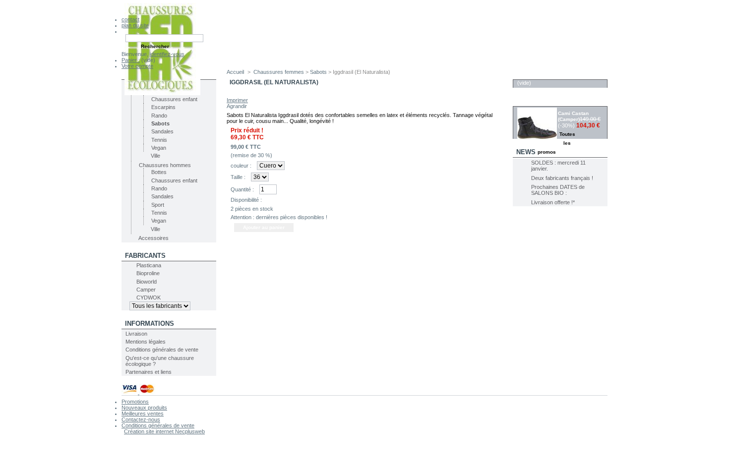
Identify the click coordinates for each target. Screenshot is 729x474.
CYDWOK (148, 297)
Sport (157, 205)
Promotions (135, 402)
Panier (528, 74)
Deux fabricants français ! (562, 178)
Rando (159, 115)
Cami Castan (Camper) (573, 116)
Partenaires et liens (148, 372)
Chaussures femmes (278, 72)
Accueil (235, 72)
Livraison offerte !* (553, 202)
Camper (146, 290)
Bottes (159, 172)
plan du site (135, 25)
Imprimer (237, 100)
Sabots (160, 123)
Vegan (158, 148)
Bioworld (146, 282)
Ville (155, 156)
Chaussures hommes (165, 165)
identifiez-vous (167, 54)
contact (130, 19)
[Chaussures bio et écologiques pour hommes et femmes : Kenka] (162, 93)
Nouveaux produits (144, 408)
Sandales (162, 131)
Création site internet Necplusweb (164, 431)
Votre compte (137, 66)
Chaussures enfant (174, 99)
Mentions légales (145, 342)
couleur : (241, 166)
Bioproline (148, 273)
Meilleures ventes (143, 413)
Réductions (537, 101)
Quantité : (242, 189)
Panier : (131, 60)
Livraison (136, 334)
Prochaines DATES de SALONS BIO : (558, 190)
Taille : (238, 177)
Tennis (159, 140)
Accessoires (153, 238)
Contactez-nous (141, 419)
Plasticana (148, 265)
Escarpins (163, 107)
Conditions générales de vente (161, 350)
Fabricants (145, 255)
